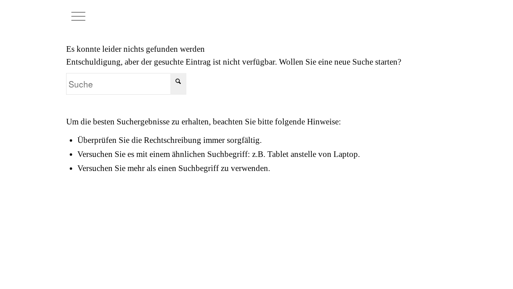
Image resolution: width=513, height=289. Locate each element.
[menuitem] (97, 16)
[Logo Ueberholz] (403, 15)
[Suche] (97, 16)
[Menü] (78, 16)
